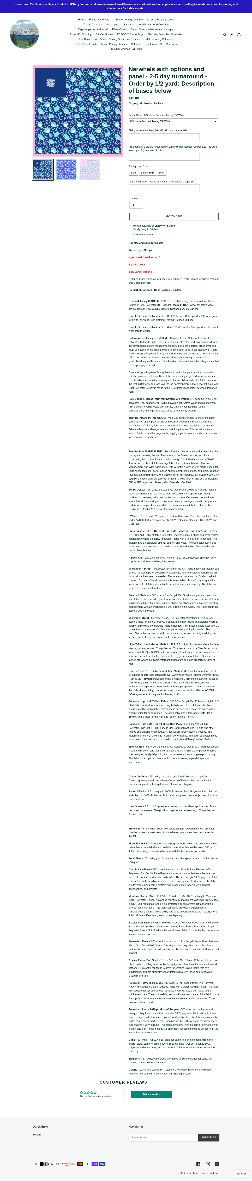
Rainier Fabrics (193, 1173)
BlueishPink (147, 172)
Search (37, 1134)
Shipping (133, 103)
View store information (144, 234)
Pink (161, 172)
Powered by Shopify (210, 1173)
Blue (133, 172)
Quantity (134, 198)
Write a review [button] (151, 1094)
